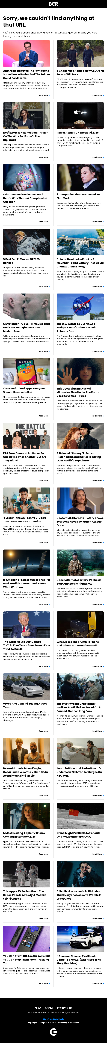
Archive (49, 1008)
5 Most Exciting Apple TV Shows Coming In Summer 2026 (24, 834)
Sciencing (62, 1023)
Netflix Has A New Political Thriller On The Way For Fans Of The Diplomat (25, 136)
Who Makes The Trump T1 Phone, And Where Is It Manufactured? (78, 643)
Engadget (32, 1023)
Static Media (40, 1012)
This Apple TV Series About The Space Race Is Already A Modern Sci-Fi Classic (24, 895)
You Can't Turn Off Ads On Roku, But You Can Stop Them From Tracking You (26, 959)
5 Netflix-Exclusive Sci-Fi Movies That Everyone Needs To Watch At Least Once (79, 895)
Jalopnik (43, 1023)
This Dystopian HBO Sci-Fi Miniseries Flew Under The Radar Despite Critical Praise (78, 392)
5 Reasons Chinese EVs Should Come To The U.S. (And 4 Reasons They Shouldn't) (79, 959)
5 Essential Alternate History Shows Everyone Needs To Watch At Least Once (80, 521)
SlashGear (74, 1023)
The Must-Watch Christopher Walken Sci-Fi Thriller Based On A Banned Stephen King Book (79, 707)
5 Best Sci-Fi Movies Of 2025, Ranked (21, 260)
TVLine (53, 1023)
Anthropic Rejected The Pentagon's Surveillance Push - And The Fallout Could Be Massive (26, 74)
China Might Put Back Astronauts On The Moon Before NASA (78, 834)
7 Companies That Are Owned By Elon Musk (78, 196)
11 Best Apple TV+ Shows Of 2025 (78, 132)
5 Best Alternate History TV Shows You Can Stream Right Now (79, 581)
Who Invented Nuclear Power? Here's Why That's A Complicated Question (25, 198)
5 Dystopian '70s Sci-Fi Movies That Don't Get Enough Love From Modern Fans (26, 327)
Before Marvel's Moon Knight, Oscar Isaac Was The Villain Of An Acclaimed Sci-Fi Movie (25, 772)
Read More (43, 95)
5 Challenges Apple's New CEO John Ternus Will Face (80, 72)
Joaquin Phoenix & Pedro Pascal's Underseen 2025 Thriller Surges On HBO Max (79, 772)
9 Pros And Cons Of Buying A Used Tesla (25, 705)
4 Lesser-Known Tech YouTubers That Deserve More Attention (24, 519)
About (38, 1008)
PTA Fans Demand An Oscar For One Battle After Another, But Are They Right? (24, 457)
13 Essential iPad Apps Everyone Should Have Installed (24, 390)
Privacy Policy (64, 1008)
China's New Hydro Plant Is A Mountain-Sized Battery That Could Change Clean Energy (80, 263)
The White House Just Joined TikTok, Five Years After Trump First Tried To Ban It (26, 645)
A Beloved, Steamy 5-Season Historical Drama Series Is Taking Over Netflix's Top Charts (79, 457)
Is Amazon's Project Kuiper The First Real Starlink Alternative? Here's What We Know (26, 583)
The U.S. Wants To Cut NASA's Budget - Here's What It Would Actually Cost (77, 327)
